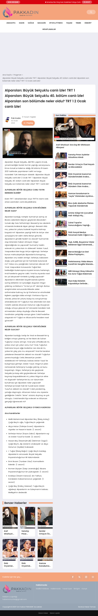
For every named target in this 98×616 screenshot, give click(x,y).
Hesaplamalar (49, 29)
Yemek (78, 23)
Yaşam (69, 23)
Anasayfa (10, 23)
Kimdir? (88, 23)
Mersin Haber (43, 613)
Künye (84, 588)
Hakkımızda (56, 588)
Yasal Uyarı (67, 588)
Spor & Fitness (56, 23)
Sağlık (31, 23)
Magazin (42, 23)
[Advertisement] (49, 53)
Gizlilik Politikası (42, 588)
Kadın (21, 23)
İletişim (77, 588)
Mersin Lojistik (55, 613)
